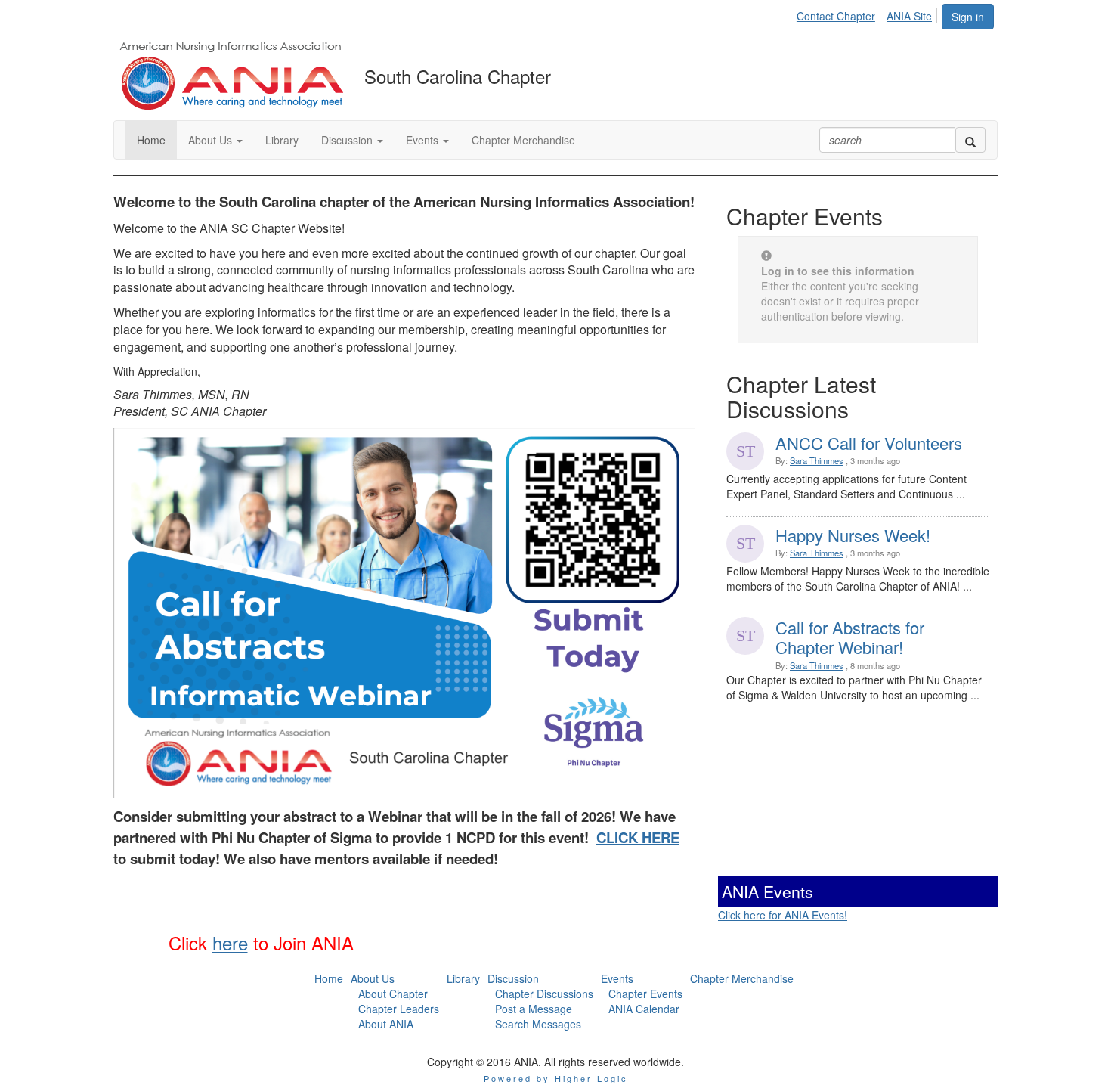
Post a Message (533, 1008)
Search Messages (538, 1023)
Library (463, 978)
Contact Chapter (836, 15)
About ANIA (385, 1023)
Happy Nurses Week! (852, 535)
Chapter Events (645, 993)
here (230, 942)
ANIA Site (909, 15)
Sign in (968, 16)
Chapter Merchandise (742, 978)
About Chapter (393, 993)
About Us (373, 978)
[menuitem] (840, 13)
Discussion (513, 978)
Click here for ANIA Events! (782, 914)
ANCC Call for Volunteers (868, 442)
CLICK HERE (637, 837)
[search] (970, 140)
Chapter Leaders (398, 1008)
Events (617, 978)
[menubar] (868, 13)
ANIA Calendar (643, 1008)
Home (328, 978)
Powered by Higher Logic (556, 1078)
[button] (215, 140)
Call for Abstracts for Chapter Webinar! (849, 637)
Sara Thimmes (816, 460)
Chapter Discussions (544, 993)
